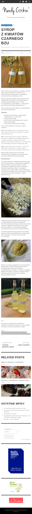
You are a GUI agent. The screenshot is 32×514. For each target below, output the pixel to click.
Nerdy (3, 53)
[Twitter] (26, 1)
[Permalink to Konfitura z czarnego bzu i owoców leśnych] (16, 390)
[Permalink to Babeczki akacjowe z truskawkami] (16, 372)
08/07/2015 (8, 53)
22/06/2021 (7, 364)
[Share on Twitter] (22, 53)
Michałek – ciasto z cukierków (11, 419)
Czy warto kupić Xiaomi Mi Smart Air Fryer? (15, 408)
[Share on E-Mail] (30, 53)
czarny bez (4, 332)
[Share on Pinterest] (24, 53)
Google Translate (28, 439)
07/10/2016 (7, 382)
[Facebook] (20, 1)
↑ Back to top (16, 511)
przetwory (9, 333)
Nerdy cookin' (7, 25)
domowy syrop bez (13, 332)
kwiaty (3, 333)
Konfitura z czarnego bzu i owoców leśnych (15, 380)
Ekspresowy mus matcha (10, 414)
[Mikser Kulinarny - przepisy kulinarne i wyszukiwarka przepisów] (16, 486)
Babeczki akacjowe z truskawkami (12, 362)
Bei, (27, 91)
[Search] (3, 1)
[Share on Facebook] (19, 53)
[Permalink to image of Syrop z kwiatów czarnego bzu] (16, 72)
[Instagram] (23, 1)
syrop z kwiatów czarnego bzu (21, 333)
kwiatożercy (22, 332)
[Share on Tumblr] (27, 53)
